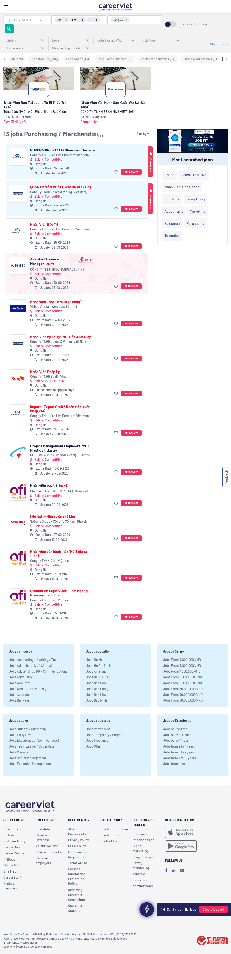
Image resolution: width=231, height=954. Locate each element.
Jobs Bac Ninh (96, 700)
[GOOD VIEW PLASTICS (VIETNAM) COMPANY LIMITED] (18, 452)
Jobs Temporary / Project (104, 735)
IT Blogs (9, 859)
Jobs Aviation (19, 694)
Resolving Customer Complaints (76, 895)
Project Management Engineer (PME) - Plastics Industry (60, 448)
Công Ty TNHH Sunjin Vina (48, 376)
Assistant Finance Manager (44, 261)
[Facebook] (166, 870)
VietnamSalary (14, 841)
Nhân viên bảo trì (48, 485)
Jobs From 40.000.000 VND (183, 700)
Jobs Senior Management (27, 758)
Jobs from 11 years (176, 764)
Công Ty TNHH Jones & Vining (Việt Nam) (58, 192)
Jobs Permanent (98, 729)
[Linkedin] (173, 870)
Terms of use (77, 863)
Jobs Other (94, 746)
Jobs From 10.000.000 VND (182, 677)
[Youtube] (182, 870)
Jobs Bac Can (96, 683)
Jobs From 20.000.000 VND (183, 689)
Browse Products (48, 852)
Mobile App (11, 865)
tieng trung (195, 199)
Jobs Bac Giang (97, 689)
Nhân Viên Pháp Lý (45, 371)
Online (169, 174)
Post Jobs (43, 829)
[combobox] (26, 19)
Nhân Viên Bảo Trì (44, 224)
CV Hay (8, 835)
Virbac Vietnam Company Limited (53, 306)
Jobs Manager (19, 752)
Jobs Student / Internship (27, 729)
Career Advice (13, 853)
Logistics (171, 199)
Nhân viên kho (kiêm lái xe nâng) (55, 301)
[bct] (212, 940)
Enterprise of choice (192, 24)
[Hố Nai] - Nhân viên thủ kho (52, 516)
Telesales (172, 235)
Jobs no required (175, 729)
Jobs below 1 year (175, 740)
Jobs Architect (19, 683)
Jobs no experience (177, 735)
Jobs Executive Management (30, 764)
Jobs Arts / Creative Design (28, 689)
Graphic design (144, 857)
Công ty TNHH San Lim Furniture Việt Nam (59, 155)
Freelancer (141, 834)
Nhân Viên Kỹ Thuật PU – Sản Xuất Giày (60, 336)
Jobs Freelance (97, 740)
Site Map (9, 871)
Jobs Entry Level (21, 735)
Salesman (172, 223)
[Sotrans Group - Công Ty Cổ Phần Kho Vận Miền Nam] (18, 523)
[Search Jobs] (9, 28)
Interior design (143, 840)
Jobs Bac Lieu (96, 694)
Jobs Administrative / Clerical (30, 665)
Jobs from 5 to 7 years (179, 752)
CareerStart (12, 877)
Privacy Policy (78, 840)
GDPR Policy (77, 846)
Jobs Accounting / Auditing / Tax (33, 660)
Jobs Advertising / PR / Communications (38, 671)
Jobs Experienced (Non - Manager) (34, 740)
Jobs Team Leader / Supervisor (31, 746)
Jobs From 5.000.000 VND (182, 665)
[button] (116, 172)
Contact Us (108, 841)
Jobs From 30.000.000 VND (183, 694)
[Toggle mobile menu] (6, 6)
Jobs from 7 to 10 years (179, 758)
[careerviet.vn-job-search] (180, 832)
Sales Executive (194, 174)
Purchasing (195, 223)
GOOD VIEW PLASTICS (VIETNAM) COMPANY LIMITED (60, 455)
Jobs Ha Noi (95, 660)
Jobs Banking (19, 700)
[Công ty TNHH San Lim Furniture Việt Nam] (18, 156)
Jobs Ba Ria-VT (97, 677)
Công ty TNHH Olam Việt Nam (50, 561)
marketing (198, 211)
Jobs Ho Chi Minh (98, 665)
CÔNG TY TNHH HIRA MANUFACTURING (57, 269)
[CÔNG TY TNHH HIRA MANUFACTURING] (18, 265)
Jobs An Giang (96, 671)
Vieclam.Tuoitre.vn (114, 829)
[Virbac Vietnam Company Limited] (18, 308)
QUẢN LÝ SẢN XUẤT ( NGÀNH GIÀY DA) (60, 187)
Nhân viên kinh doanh (181, 187)
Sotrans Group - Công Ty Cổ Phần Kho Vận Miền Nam (59, 521)
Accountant (173, 211)
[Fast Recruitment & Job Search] (115, 6)
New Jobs (10, 829)
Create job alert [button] (213, 909)
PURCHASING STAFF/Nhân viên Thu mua (62, 150)
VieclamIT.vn (109, 835)
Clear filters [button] (219, 44)
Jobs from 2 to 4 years (179, 746)
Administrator (143, 886)
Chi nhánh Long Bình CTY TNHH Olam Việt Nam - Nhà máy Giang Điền (59, 491)
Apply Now (131, 171)
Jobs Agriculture (21, 677)
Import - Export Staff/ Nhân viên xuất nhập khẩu (60, 408)
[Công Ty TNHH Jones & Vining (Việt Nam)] (18, 193)
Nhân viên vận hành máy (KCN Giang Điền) (58, 553)
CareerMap (11, 847)
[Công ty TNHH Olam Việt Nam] (18, 558)
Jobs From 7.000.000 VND (181, 671)
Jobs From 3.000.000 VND (182, 660)
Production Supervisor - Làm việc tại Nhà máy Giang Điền (59, 592)
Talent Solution (47, 846)
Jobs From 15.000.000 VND (182, 683)
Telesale (139, 874)
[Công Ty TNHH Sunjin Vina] (18, 378)
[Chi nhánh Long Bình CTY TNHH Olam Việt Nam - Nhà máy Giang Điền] (18, 491)
